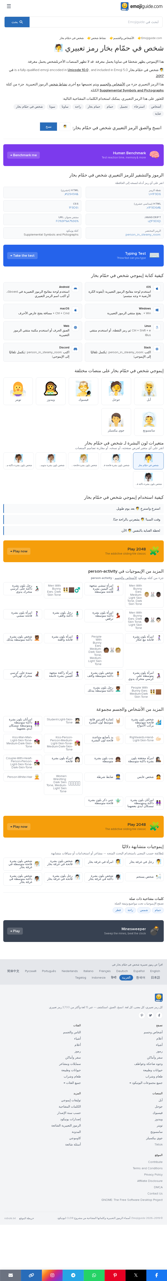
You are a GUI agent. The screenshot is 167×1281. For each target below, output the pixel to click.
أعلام (159, 1038)
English (155, 971)
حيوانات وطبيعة (153, 1070)
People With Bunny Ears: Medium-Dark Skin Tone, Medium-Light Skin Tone (104, 650)
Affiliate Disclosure (150, 1181)
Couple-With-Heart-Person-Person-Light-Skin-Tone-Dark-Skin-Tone (23, 762)
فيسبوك (158, 1113)
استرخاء (139, 107)
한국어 (140, 977)
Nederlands (70, 971)
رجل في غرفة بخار (145, 862)
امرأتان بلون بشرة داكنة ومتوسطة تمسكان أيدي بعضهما (144, 803)
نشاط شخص (98, 38)
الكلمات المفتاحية (70, 1106)
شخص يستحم (148, 877)
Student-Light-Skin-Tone (63, 721)
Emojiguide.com (151, 38)
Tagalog (80, 977)
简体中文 (13, 971)
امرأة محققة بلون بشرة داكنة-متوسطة (144, 759)
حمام (110, 107)
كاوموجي (75, 1138)
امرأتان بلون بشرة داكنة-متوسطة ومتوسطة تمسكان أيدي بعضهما (24, 724)
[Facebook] (159, 1015)
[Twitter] (150, 1015)
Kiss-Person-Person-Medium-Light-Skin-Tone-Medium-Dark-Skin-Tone (63, 743)
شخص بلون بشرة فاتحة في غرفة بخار (63, 862)
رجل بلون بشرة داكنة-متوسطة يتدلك (104, 689)
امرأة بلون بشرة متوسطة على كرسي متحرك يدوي (144, 676)
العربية (126, 977)
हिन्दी (113, 977)
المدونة (76, 1132)
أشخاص (156, 107)
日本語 (155, 977)
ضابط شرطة (109, 777)
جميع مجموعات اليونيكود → (146, 1083)
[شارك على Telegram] (73, 1275)
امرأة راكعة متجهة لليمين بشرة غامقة (64, 674)
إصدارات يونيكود (70, 1119)
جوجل (159, 1106)
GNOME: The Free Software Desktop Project (132, 1200)
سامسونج (156, 1132)
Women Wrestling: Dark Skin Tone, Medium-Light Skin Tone (63, 783)
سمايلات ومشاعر (70, 1064)
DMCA (158, 1187)
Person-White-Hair (23, 777)
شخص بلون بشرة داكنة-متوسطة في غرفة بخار (24, 879)
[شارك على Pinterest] (115, 1275)
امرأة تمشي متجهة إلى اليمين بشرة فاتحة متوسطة (105, 589)
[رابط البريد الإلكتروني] (10, 1275)
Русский (30, 971)
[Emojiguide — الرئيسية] (159, 997)
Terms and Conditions (148, 1168)
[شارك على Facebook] (156, 1275)
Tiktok (159, 1144)
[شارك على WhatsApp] (94, 1275)
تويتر (160, 1125)
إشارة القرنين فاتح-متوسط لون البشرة (105, 721)
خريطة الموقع (26, 1218)
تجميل (124, 107)
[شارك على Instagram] (52, 1275)
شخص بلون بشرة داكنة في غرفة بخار (105, 877)
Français (105, 971)
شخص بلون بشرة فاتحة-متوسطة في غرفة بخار (24, 864)
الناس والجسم (72, 1032)
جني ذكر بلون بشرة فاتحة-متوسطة (104, 801)
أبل (161, 1100)
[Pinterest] (141, 1015)
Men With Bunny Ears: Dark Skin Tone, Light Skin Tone (144, 620)
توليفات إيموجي (71, 1100)
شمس (144, 910)
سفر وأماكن (155, 1057)
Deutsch (122, 971)
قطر (118, 910)
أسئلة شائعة (73, 1144)
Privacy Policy (153, 1174)
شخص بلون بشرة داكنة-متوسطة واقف (104, 674)
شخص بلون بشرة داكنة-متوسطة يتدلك (23, 638)
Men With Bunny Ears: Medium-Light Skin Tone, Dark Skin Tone (144, 595)
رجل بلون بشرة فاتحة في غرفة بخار (63, 877)
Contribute (155, 1162)
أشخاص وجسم (153, 1032)
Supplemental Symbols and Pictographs (51, 234)
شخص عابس (149, 777)
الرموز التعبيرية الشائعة (66, 1125)
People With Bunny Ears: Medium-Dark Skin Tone (145, 692)
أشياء (159, 1045)
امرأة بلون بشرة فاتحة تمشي (25, 614)
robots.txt (10, 1218)
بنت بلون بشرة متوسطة (107, 759)
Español (139, 971)
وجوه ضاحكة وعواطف (148, 1064)
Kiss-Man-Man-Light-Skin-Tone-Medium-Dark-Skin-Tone (23, 741)
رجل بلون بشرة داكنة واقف (66, 614)
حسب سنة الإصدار (69, 1113)
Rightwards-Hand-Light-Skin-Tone (145, 738)
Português (49, 971)
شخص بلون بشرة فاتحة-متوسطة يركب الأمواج (146, 722)
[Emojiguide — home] (141, 6)
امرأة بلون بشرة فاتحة (66, 759)
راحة (78, 107)
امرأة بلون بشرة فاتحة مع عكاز (147, 638)
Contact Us (155, 1193)
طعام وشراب (154, 1076)
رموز (159, 1051)
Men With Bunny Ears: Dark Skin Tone (63, 590)
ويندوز (159, 1119)
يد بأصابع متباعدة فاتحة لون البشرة (106, 738)
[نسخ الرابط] (31, 1275)
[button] (125, 192)
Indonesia (98, 977)
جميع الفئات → (72, 1083)
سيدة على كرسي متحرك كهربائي (25, 674)
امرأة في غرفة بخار (104, 862)
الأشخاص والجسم (123, 38)
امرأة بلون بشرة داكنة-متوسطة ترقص (106, 616)
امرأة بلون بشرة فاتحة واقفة (66, 638)
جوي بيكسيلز (154, 1138)
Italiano (89, 971)
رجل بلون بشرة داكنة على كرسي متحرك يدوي (25, 589)
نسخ (49, 127)
